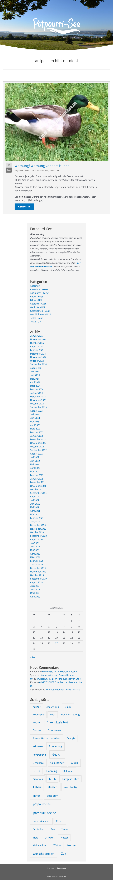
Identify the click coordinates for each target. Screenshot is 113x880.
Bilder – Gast (36, 296)
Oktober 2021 (37, 489)
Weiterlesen (26, 206)
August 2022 (36, 453)
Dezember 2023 (38, 396)
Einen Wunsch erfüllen (46, 738)
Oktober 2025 (37, 343)
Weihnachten (40, 845)
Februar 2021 (36, 518)
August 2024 (36, 368)
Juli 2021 (34, 500)
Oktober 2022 (37, 446)
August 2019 (36, 582)
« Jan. (33, 657)
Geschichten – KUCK (40, 314)
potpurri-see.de (41, 821)
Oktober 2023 (37, 403)
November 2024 (38, 357)
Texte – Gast (36, 317)
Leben (37, 787)
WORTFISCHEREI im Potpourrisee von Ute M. (59, 678)
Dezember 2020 (38, 525)
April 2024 (35, 382)
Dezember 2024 (38, 353)
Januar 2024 (36, 393)
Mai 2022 (34, 464)
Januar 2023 (36, 435)
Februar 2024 (36, 389)
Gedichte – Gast (38, 303)
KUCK (52, 779)
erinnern (38, 746)
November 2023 (38, 400)
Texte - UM (54, 170)
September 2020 (38, 535)
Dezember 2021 (38, 482)
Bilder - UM (29, 170)
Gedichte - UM (42, 170)
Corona (37, 730)
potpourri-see (41, 804)
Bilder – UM (36, 300)
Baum (68, 706)
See (53, 829)
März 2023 (35, 428)
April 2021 (35, 510)
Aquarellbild (52, 706)
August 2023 (36, 410)
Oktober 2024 (37, 360)
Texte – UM (35, 321)
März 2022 (35, 471)
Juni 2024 (35, 375)
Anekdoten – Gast (39, 289)
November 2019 (38, 571)
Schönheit (38, 829)
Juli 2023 (34, 414)
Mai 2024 (34, 378)
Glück (74, 763)
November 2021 (38, 485)
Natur (36, 795)
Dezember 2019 (38, 568)
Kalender (68, 771)
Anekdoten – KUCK (39, 292)
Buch (52, 714)
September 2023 (38, 407)
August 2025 (36, 346)
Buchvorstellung (70, 714)
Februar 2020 (36, 560)
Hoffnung (51, 771)
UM (32, 678)
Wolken (71, 845)
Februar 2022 (36, 475)
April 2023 (35, 425)
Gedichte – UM (37, 307)
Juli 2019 (34, 585)
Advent (36, 706)
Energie (71, 738)
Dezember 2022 (38, 439)
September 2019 (38, 578)
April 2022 (35, 468)
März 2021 (35, 514)
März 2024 (35, 385)
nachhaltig (70, 787)
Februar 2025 (36, 350)
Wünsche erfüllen (43, 853)
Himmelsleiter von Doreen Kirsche (59, 671)
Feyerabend (39, 754)
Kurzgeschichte (70, 779)
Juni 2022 (35, 460)
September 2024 (38, 364)
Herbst (36, 771)
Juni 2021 (35, 503)
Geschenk (38, 763)
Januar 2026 (36, 335)
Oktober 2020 (37, 532)
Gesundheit (57, 763)
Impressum (51, 868)
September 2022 (38, 450)
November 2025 (38, 339)
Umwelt (49, 837)
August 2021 (36, 496)
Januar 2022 (36, 478)
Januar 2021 (36, 521)
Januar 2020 (36, 564)
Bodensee (38, 714)
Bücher (37, 722)
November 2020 (38, 528)
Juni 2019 (35, 589)
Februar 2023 (36, 432)
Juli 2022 (34, 457)
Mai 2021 (34, 507)
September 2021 (38, 493)
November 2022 (38, 442)
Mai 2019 (34, 593)
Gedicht (57, 754)
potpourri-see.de (44, 813)
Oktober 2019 (37, 575)
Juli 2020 (34, 543)
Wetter (57, 845)
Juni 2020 (35, 546)
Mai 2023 (34, 421)
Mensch (52, 787)
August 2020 (36, 539)
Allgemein (19, 170)
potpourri (53, 796)
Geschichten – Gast (40, 310)
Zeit (63, 854)
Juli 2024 (34, 371)
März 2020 (35, 557)
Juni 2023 (35, 417)
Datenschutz (61, 868)
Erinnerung (55, 746)
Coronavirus (54, 730)
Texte (64, 829)
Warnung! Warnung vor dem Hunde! (42, 165)
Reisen (59, 821)
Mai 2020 (34, 550)
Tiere (35, 837)
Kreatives (38, 779)
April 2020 (35, 553)
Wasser (64, 837)
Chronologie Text (57, 722)
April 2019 (35, 596)
